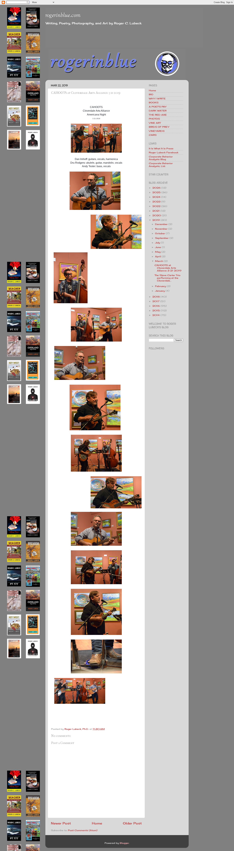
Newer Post (61, 823)
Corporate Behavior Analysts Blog (161, 158)
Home (97, 823)
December (161, 224)
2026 (156, 187)
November (161, 228)
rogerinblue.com (63, 15)
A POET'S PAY (157, 106)
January (160, 290)
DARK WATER (158, 110)
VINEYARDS (156, 131)
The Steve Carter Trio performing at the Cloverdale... (167, 278)
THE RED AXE (158, 114)
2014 (156, 315)
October (160, 233)
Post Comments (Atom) (82, 830)
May (158, 251)
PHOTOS (154, 118)
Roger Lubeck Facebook (163, 152)
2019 (156, 220)
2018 (156, 296)
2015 (156, 310)
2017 (156, 301)
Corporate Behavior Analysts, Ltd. (161, 164)
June (158, 247)
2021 (156, 210)
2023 (156, 201)
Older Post (132, 823)
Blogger (124, 843)
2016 (156, 305)
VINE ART (155, 122)
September (162, 238)
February (160, 286)
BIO (151, 94)
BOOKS (153, 102)
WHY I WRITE (157, 98)
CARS (152, 135)
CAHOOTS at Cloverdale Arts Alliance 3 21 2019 (168, 268)
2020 (156, 215)
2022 (156, 206)
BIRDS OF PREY (159, 126)
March (159, 261)
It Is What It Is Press (161, 148)
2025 (156, 192)
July (157, 242)
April (158, 256)
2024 (156, 197)
